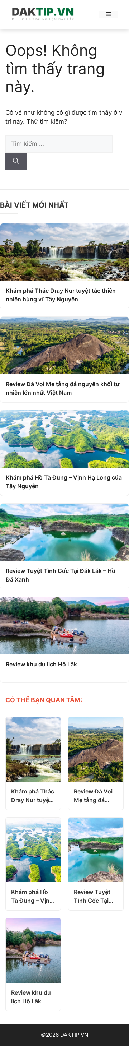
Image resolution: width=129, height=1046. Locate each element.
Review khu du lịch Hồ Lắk (41, 664)
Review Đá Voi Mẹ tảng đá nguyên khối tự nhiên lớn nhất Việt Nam (63, 388)
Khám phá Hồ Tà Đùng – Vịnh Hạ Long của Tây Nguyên (64, 482)
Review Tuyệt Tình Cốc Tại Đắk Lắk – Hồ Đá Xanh (60, 575)
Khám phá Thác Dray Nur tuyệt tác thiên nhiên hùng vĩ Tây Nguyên (61, 295)
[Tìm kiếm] (16, 161)
